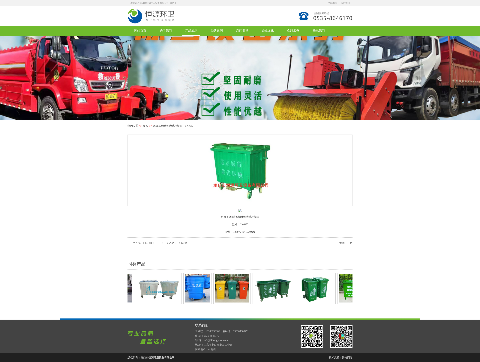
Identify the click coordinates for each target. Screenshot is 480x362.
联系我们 (345, 3)
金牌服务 (293, 30)
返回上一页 (345, 243)
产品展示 (191, 30)
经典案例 (217, 30)
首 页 (145, 125)
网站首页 (140, 30)
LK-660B (182, 243)
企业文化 (268, 30)
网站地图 (332, 3)
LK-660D (148, 243)
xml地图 (211, 349)
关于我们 (166, 30)
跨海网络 (347, 357)
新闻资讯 (242, 30)
